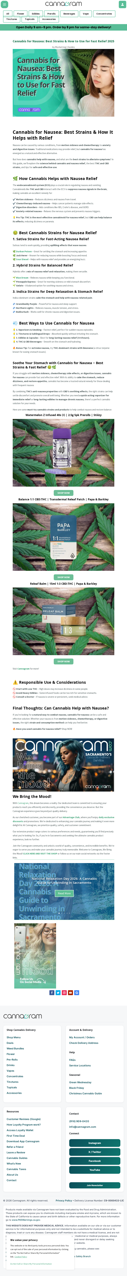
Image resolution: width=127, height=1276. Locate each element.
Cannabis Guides (17, 1158)
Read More (64, 893)
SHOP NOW (63, 492)
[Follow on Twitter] (58, 992)
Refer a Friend (15, 1146)
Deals (10, 1042)
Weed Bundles (15, 1048)
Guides (71, 47)
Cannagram (23, 803)
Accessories (49, 19)
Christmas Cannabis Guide (85, 1093)
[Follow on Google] (76, 992)
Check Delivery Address (83, 1042)
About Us (12, 1174)
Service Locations (80, 1065)
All (7, 13)
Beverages (69, 13)
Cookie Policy (21, 1256)
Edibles (36, 13)
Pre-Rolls (12, 1059)
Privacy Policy (64, 1200)
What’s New (14, 1163)
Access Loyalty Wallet (20, 1130)
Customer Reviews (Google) (24, 1119)
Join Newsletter (95, 1185)
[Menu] (4, 4)
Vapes (10, 1070)
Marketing (60, 47)
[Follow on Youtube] (70, 992)
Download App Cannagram (23, 1141)
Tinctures (11, 19)
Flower (20, 13)
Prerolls (51, 13)
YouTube (95, 1169)
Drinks (11, 1065)
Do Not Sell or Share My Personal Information (31, 1263)
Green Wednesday (80, 1082)
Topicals (30, 19)
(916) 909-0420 (79, 1121)
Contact (11, 1180)
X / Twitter (94, 1151)
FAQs (72, 1059)
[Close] (72, 1236)
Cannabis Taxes (16, 1169)
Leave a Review (16, 1152)
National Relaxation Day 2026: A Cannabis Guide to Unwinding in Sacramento (64, 881)
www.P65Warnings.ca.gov (26, 1220)
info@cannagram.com (82, 1126)
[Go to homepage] (22, 1016)
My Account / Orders (82, 1037)
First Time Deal (16, 1135)
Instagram (95, 1143)
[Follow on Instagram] (64, 992)
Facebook (95, 1160)
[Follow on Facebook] (51, 992)
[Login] (122, 4)
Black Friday (76, 1087)
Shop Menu (14, 1037)
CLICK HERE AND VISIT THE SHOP (40, 853)
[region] (40, 1252)
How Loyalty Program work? (24, 1124)
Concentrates (104, 13)
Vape (86, 13)
